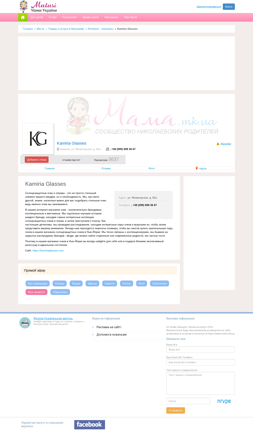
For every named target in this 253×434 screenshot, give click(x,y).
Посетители (159, 283)
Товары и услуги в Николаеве (66, 28)
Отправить (176, 410)
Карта (203, 168)
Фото (152, 168)
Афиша (92, 283)
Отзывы (106, 168)
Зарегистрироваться (209, 6)
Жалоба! (226, 143)
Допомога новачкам (111, 334)
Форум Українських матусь (53, 318)
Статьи (126, 283)
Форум (76, 283)
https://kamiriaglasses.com (48, 250)
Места (40, 28)
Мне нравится (36, 292)
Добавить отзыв (36, 159)
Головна (28, 28)
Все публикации (37, 283)
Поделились (60, 292)
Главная (50, 168)
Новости (110, 283)
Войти (228, 6)
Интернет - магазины (100, 28)
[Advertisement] (126, 63)
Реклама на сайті (108, 327)
